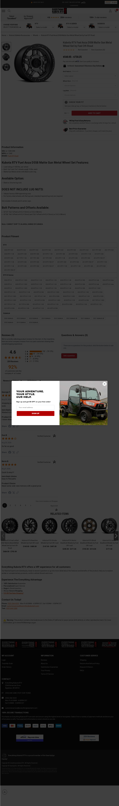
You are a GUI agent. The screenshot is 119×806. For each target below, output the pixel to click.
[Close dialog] (104, 384)
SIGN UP (35, 413)
